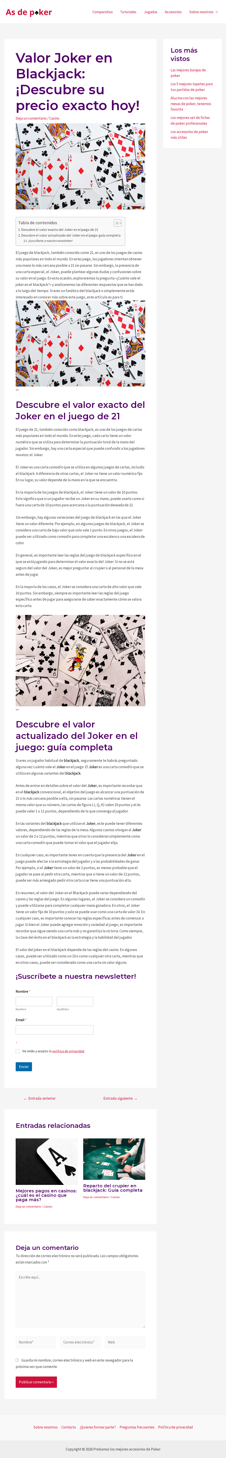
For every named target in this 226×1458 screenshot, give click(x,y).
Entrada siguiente (120, 1098)
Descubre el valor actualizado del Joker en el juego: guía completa (71, 235)
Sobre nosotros (201, 11)
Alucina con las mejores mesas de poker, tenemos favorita (191, 104)
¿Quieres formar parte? (98, 1427)
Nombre (21, 1009)
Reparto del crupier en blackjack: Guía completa (113, 1188)
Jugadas (150, 11)
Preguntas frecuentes (137, 1427)
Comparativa (102, 11)
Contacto (68, 1427)
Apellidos (63, 1009)
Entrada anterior (39, 1098)
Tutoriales (128, 11)
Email (21, 1020)
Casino (54, 118)
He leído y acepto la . (53, 1051)
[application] (215, 12)
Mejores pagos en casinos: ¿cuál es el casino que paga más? (46, 1195)
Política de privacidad (175, 1427)
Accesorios (173, 11)
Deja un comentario (31, 118)
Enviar (24, 1066)
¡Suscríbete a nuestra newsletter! (50, 241)
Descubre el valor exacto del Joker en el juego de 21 (59, 229)
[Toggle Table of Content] (116, 223)
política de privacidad (68, 1051)
